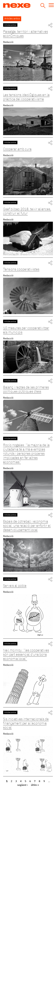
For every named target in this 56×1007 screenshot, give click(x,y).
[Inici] (28, 5)
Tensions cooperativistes (21, 269)
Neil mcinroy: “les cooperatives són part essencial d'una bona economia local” (26, 655)
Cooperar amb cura (17, 149)
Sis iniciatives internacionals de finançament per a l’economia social (26, 723)
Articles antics (10, 25)
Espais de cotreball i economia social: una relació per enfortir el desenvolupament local (27, 526)
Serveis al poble (14, 586)
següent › (22, 785)
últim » (35, 785)
